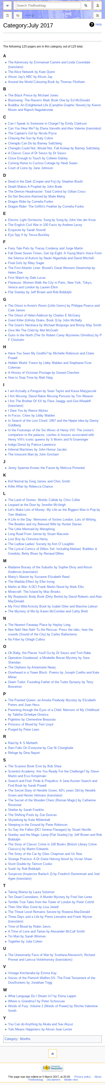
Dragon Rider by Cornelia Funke (30, 201)
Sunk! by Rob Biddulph (24, 869)
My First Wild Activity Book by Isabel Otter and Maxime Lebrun (52, 606)
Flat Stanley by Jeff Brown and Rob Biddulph (40, 292)
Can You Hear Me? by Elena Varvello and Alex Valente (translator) (54, 128)
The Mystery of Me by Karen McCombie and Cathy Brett (48, 611)
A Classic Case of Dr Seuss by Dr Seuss (37, 153)
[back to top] (52, 1053)
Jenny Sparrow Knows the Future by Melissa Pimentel (46, 468)
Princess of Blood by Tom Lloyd (30, 724)
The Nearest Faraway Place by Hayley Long (39, 625)
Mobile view (71, 1079)
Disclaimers (54, 1079)
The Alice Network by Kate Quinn (31, 72)
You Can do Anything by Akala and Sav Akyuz (40, 1024)
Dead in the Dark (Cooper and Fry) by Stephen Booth (45, 181)
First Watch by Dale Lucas (27, 278)
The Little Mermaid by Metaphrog (31, 529)
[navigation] (7, 5)
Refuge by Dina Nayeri (24, 753)
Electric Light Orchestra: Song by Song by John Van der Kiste (52, 220)
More (28, 15)
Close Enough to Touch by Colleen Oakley (38, 158)
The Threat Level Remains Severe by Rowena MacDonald (49, 912)
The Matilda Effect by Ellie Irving (31, 581)
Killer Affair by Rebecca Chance (30, 486)
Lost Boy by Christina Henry (28, 539)
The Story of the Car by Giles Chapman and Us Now (45, 854)
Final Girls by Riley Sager (26, 263)
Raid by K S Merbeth (23, 743)
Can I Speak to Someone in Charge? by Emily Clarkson (47, 123)
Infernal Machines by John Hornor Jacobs (37, 449)
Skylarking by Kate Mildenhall (29, 820)
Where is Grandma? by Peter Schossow (36, 1001)
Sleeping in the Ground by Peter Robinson (37, 825)
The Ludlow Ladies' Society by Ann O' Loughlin (41, 544)
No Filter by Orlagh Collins (26, 639)
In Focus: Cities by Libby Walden (31, 415)
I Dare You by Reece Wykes (28, 410)
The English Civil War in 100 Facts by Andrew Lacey (45, 225)
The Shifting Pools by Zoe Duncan (32, 815)
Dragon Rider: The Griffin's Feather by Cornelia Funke (46, 206)
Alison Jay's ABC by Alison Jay (30, 77)
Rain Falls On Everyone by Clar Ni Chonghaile (40, 748)
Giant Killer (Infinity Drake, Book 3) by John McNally (45, 320)
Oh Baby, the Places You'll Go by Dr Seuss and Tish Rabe (49, 653)
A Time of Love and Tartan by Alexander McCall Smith (46, 931)
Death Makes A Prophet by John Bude (35, 186)
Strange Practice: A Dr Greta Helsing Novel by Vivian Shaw (50, 859)
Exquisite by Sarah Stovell (27, 230)
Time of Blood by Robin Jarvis (29, 926)
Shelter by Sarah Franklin (26, 810)
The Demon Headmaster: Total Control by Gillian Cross (47, 191)
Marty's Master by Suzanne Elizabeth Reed (38, 577)
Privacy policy (82, 1076)
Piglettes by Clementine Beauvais (32, 719)
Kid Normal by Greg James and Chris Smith (39, 481)
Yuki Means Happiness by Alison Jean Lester (40, 1029)
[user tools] (97, 5)
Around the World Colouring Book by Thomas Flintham (46, 82)
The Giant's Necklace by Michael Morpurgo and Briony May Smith (54, 325)
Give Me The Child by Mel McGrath (33, 330)
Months (25, 1039)
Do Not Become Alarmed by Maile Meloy (36, 196)
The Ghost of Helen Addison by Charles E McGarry (44, 315)
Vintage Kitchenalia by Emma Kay (32, 973)
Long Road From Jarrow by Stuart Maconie (38, 534)
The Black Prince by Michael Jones (33, 95)
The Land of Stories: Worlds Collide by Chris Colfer (44, 500)
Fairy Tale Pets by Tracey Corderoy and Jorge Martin (45, 248)
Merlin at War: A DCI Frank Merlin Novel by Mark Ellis (46, 587)
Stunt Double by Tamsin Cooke (30, 864)
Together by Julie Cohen (25, 941)
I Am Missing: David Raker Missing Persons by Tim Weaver (50, 396)
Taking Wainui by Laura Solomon (31, 892)
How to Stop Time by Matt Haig (30, 377)
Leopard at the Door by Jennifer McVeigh (37, 505)
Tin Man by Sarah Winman (27, 936)
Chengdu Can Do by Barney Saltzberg (35, 143)
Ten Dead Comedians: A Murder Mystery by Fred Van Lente (50, 897)
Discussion (18, 16)
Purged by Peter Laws (23, 729)
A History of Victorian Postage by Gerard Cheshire (43, 372)
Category (11, 1039)
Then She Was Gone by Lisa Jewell (33, 907)
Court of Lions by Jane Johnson (30, 168)
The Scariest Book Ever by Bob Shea (34, 766)
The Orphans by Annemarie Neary (32, 667)
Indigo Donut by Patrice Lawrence (32, 444)
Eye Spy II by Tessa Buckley (29, 235)
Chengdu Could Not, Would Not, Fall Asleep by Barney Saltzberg (53, 148)
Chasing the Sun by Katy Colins (30, 138)
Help (98, 24)
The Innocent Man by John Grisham (33, 454)
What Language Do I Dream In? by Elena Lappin (42, 996)
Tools (97, 16)
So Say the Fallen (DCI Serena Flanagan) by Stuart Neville (49, 829)
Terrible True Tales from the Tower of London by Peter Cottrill (51, 902)
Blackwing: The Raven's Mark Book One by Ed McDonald (49, 100)
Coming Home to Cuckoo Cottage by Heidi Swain (42, 163)
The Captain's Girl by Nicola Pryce (32, 133)
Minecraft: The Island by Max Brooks (34, 592)
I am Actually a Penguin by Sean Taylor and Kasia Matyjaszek (52, 391)
